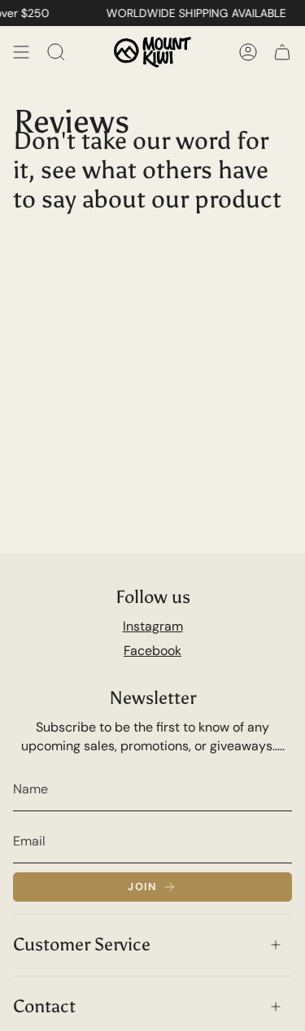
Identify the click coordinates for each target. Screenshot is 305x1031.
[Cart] (282, 52)
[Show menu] (21, 52)
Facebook (152, 650)
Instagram (153, 626)
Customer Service (81, 944)
